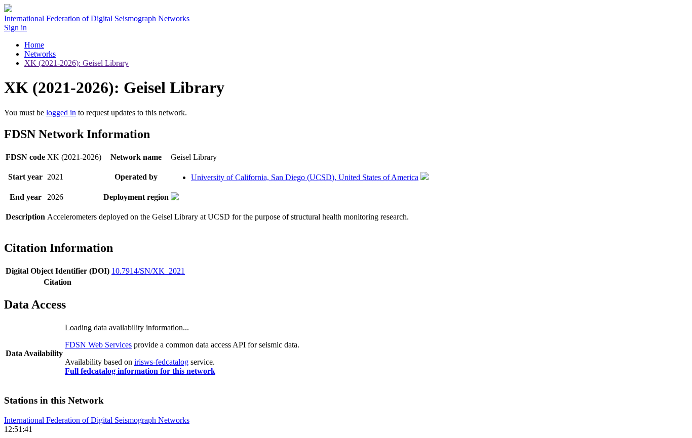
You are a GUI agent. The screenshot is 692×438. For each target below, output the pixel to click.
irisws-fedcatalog (161, 362)
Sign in (15, 27)
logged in (61, 112)
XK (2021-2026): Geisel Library (76, 63)
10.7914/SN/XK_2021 (148, 271)
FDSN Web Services (98, 344)
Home (34, 44)
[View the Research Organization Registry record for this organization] (424, 177)
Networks (40, 54)
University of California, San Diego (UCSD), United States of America (304, 177)
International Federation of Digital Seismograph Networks (96, 420)
